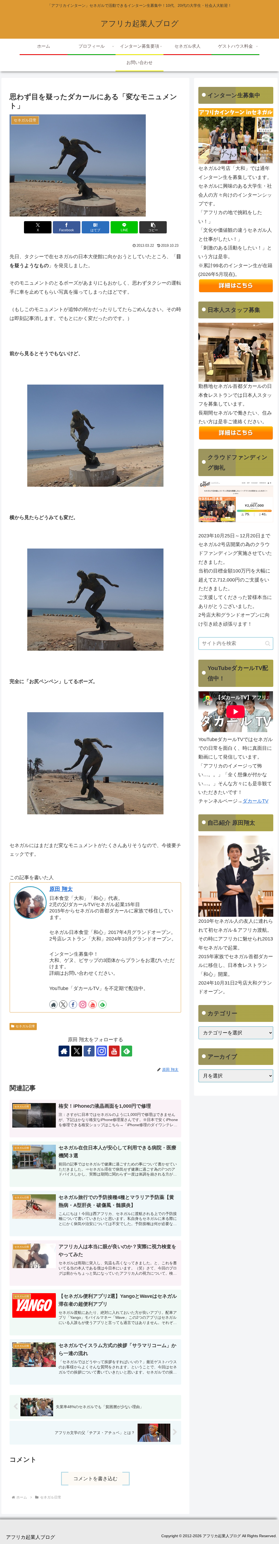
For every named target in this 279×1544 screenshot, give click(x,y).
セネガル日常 (25, 1026)
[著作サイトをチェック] (53, 1004)
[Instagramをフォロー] (83, 1004)
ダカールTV (255, 801)
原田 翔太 (61, 889)
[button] (153, 227)
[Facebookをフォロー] (73, 1004)
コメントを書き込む (95, 1478)
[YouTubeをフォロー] (93, 1004)
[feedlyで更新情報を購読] (102, 1004)
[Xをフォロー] (63, 1004)
